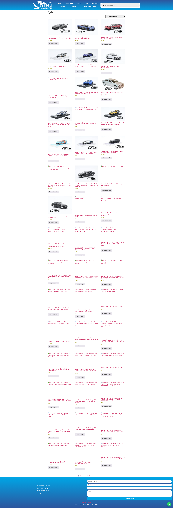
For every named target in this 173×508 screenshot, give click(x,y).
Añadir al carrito (53, 43)
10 (89, 475)
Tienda (79, 3)
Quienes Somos (69, 3)
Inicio (59, 3)
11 (92, 475)
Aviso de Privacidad (86, 502)
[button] (169, 504)
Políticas (74, 6)
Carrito (86, 3)
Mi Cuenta (95, 3)
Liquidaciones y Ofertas (90, 6)
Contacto (62, 6)
